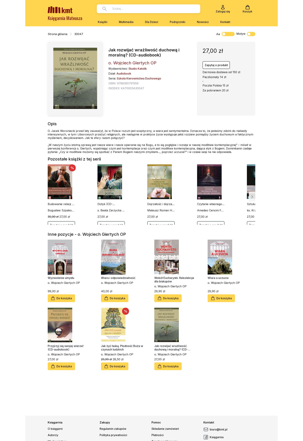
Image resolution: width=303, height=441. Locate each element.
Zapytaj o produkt (216, 65)
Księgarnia (217, 437)
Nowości (203, 22)
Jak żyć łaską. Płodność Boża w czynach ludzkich (122, 347)
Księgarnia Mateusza (65, 18)
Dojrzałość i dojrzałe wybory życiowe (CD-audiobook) (160, 204)
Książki (102, 22)
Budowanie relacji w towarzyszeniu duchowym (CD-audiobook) (61, 204)
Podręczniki (177, 22)
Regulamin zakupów (113, 428)
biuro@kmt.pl (218, 429)
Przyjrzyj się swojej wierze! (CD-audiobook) (65, 347)
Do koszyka (64, 298)
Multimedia (126, 22)
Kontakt (225, 22)
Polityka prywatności (113, 435)
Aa (218, 34)
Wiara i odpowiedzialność (118, 278)
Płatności (158, 435)
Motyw (240, 33)
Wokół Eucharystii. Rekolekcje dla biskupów (174, 279)
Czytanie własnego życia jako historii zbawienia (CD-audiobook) (209, 204)
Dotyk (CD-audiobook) (105, 204)
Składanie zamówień (165, 428)
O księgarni (55, 428)
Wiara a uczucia (218, 278)
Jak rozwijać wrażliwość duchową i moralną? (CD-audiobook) (171, 347)
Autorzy (53, 435)
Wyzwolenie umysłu (61, 278)
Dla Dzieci (151, 22)
